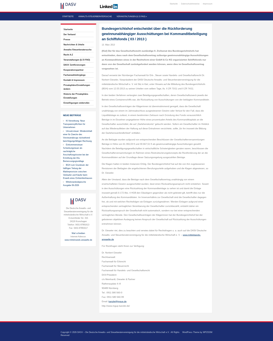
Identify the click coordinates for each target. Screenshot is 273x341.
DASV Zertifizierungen (74, 65)
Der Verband (70, 34)
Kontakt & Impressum (74, 80)
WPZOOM (207, 332)
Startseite (174, 4)
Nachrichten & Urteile (74, 44)
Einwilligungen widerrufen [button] (76, 103)
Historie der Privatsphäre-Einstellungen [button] (76, 96)
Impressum (207, 4)
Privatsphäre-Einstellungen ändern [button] (77, 87)
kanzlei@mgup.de (118, 301)
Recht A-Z (68, 55)
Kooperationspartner (74, 70)
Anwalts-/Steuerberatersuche (95, 16)
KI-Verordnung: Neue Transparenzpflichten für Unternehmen (74, 124)
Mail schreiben (78, 233)
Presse (67, 39)
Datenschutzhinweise (190, 4)
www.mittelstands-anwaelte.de (78, 240)
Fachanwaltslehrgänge (74, 75)
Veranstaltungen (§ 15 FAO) (132, 16)
